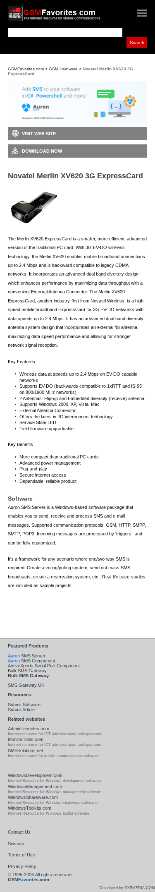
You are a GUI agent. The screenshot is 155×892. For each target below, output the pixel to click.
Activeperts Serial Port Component (44, 665)
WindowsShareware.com (33, 797)
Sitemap (16, 843)
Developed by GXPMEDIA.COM (127, 888)
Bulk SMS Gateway (27, 670)
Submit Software (24, 704)
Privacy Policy (22, 866)
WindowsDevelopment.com (35, 775)
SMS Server (26, 655)
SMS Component (31, 660)
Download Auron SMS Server (52, 599)
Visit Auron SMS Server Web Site (55, 612)
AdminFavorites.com (28, 728)
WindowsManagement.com (35, 786)
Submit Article (21, 709)
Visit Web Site (39, 133)
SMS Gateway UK (26, 685)
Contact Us (19, 832)
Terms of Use (21, 854)
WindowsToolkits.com (29, 808)
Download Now (42, 151)
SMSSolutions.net (25, 750)
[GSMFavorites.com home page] (62, 14)
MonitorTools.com (25, 739)
